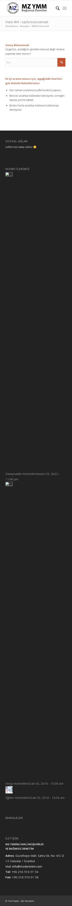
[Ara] (56, 8)
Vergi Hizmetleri (16, 783)
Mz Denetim (27, 900)
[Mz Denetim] (29, 8)
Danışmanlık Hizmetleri (20, 474)
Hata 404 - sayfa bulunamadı (26, 22)
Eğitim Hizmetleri (17, 798)
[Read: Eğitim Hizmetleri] (9, 792)
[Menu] (64, 8)
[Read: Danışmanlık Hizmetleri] (9, 175)
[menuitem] (56, 8)
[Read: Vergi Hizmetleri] (9, 485)
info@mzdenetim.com (27, 866)
